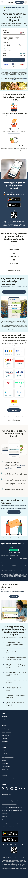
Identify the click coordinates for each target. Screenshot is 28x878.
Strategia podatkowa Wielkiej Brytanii (11, 823)
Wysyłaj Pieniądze (6, 729)
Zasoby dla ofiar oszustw (7, 757)
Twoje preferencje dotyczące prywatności (12, 807)
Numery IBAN (5, 763)
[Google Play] (14, 199)
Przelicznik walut (6, 766)
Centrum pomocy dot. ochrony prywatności (12, 810)
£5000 (17, 38)
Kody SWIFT (4, 753)
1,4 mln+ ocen (14, 8)
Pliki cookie (4, 819)
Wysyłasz (5, 30)
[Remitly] (2, 2)
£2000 (11, 38)
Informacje (4, 716)
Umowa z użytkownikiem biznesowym (10, 797)
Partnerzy (4, 760)
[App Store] (14, 205)
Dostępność (4, 816)
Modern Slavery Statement (8, 826)
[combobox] (22, 45)
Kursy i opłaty (5, 750)
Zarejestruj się (19, 2)
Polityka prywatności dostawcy (9, 804)
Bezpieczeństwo (5, 813)
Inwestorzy (4, 719)
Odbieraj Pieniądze (6, 732)
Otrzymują (5, 42)
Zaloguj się (10, 2)
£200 (5, 38)
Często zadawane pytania (8, 778)
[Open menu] (25, 2)
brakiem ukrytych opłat (14, 133)
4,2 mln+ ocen (15, 10)
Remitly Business (5, 735)
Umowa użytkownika (6, 794)
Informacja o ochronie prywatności (10, 800)
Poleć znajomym (5, 769)
